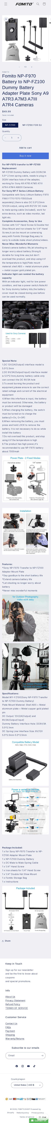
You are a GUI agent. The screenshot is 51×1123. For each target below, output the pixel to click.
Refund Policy (12, 1004)
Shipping (10, 1035)
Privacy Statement (15, 1000)
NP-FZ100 (10, 125)
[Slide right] (32, 67)
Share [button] (8, 941)
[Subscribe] (42, 1055)
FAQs (8, 1027)
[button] (6, 4)
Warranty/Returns (14, 1038)
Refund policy (23, 1113)
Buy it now (25, 156)
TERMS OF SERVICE (16, 1008)
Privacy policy (38, 1113)
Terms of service (27, 1117)
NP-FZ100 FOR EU (32, 125)
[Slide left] (19, 67)
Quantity (6, 131)
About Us (10, 996)
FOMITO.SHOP (24, 1109)
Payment (10, 1031)
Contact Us (11, 1023)
